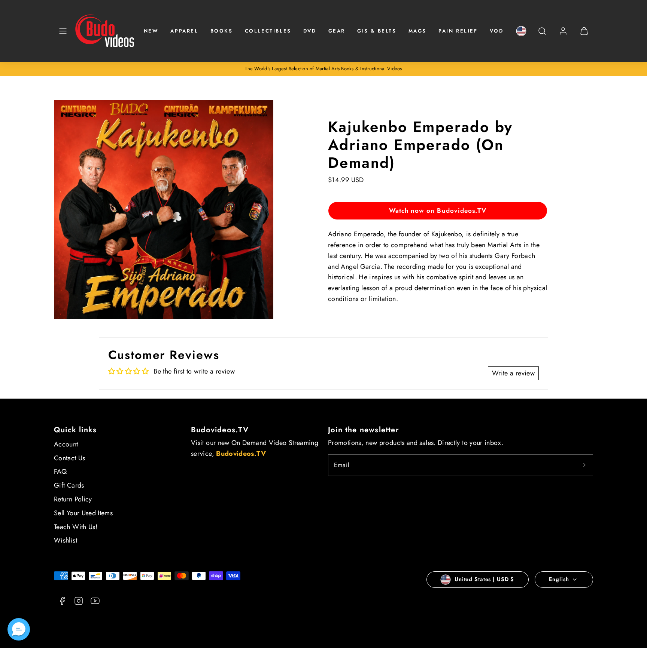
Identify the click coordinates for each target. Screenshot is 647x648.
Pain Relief (458, 30)
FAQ (60, 471)
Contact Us (69, 458)
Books (221, 30)
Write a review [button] (513, 373)
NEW (151, 30)
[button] (63, 31)
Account (66, 444)
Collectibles (268, 30)
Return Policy (73, 499)
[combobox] (542, 35)
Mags (417, 30)
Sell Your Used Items (83, 513)
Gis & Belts (377, 30)
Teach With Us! (75, 527)
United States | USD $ (484, 579)
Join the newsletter (363, 429)
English (559, 579)
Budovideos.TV (220, 429)
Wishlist (65, 540)
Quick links (75, 429)
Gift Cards (69, 485)
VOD (497, 30)
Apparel (184, 30)
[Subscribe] (584, 465)
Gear (336, 30)
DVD (309, 30)
